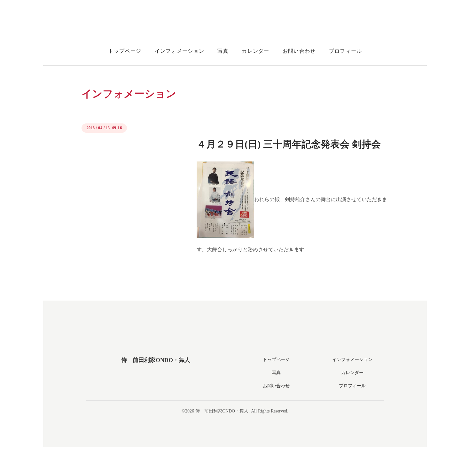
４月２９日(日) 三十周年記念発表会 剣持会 (289, 144)
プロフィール (345, 51)
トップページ (125, 51)
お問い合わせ (299, 51)
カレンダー (255, 51)
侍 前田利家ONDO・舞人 (155, 360)
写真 (223, 51)
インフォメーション (180, 51)
